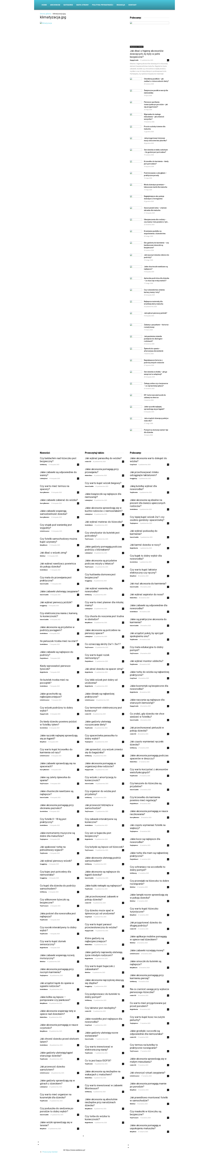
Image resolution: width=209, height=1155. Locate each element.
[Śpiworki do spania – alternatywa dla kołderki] (136, 351)
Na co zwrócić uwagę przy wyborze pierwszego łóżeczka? (149, 991)
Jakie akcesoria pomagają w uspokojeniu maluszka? (145, 1127)
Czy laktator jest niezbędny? (100, 1007)
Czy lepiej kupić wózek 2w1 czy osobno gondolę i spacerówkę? (147, 518)
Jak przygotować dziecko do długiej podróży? (146, 924)
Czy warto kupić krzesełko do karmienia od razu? (56, 751)
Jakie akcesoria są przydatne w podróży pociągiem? (57, 629)
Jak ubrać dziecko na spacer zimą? (104, 668)
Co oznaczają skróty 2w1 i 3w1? (103, 644)
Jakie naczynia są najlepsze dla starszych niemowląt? (147, 701)
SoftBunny (43, 464)
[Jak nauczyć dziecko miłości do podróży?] (136, 258)
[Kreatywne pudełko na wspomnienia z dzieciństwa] (136, 234)
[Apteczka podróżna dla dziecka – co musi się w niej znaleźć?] (136, 281)
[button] (166, 5)
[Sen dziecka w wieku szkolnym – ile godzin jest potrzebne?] (136, 153)
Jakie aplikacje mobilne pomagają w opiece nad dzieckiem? (148, 938)
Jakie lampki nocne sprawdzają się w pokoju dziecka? (149, 896)
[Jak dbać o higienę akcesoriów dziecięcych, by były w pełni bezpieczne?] (149, 35)
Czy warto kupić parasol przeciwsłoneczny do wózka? (101, 926)
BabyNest (43, 742)
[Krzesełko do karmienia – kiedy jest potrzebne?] (136, 164)
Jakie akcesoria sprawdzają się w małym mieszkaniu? (148, 1060)
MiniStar (42, 556)
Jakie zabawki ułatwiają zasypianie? (59, 591)
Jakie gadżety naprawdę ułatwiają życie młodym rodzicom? (103, 954)
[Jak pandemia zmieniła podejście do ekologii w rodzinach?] (136, 339)
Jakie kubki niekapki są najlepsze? (103, 885)
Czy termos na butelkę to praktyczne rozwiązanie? (144, 1046)
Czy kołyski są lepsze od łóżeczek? (104, 846)
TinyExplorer (44, 839)
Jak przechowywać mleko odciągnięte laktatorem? (144, 474)
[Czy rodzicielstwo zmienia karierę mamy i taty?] (136, 293)
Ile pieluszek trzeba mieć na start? (59, 641)
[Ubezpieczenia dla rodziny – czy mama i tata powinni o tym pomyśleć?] (136, 222)
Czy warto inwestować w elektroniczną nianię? (99, 1048)
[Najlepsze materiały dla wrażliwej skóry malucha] (136, 304)
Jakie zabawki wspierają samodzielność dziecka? (53, 512)
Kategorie (68, 5)
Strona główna (45, 14)
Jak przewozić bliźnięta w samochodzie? (99, 807)
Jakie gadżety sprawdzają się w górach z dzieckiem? (57, 1082)
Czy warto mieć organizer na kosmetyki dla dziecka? (55, 1096)
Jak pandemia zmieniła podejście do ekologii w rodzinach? (153, 338)
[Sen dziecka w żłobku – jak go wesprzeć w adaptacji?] (136, 375)
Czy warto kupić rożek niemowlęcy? (97, 656)
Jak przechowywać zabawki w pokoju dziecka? (101, 898)
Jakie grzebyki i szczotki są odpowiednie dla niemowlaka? (146, 1032)
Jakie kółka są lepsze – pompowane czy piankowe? (55, 998)
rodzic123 (88, 461)
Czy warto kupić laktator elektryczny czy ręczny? (143, 571)
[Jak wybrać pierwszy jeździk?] (136, 316)
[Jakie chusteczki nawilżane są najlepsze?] (136, 269)
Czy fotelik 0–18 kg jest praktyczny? (53, 821)
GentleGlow (44, 728)
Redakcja (121, 5)
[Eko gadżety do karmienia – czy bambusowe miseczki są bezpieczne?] (136, 246)
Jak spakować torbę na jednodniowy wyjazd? (53, 848)
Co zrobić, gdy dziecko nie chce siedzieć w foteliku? (147, 715)
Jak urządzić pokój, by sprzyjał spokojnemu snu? (146, 635)
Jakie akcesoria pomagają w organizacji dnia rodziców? (100, 765)
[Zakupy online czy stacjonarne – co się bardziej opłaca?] (136, 386)
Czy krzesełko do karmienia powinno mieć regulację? (145, 799)
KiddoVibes (43, 1017)
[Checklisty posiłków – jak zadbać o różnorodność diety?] (136, 82)
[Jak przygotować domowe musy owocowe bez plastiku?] (136, 141)
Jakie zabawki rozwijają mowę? (147, 950)
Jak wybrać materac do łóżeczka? (104, 521)
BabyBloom (43, 545)
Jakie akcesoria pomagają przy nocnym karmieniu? (57, 971)
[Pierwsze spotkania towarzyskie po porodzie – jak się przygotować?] (136, 105)
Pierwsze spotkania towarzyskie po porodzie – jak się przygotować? (156, 104)
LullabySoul (43, 478)
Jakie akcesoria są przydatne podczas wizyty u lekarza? (101, 562)
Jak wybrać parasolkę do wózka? (103, 458)
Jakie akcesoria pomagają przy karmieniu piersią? (147, 977)
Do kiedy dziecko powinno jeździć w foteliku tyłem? (58, 723)
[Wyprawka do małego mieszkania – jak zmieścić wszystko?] (136, 117)
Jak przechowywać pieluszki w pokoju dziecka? (147, 729)
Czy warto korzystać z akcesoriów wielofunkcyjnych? (149, 771)
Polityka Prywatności (102, 5)
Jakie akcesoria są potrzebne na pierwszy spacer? (102, 632)
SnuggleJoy (43, 605)
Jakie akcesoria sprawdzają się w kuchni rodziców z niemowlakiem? (104, 509)
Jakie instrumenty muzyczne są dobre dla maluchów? (57, 834)
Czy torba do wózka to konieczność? (97, 1118)
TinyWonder (44, 853)
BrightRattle (44, 672)
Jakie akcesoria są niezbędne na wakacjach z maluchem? (102, 1073)
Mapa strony (82, 5)
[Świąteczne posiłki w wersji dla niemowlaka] (136, 93)
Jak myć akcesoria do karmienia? (148, 583)
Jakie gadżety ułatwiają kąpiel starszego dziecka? (56, 1054)
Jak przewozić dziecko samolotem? (52, 1068)
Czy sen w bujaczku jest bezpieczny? (98, 834)
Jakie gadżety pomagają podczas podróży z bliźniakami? (103, 548)
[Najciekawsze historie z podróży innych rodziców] (136, 363)
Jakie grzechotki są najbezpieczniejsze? (51, 695)
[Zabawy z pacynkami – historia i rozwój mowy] (136, 327)
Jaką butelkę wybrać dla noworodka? (143, 488)
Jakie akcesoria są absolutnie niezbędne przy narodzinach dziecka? (101, 1102)
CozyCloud (88, 917)
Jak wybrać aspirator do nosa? (147, 594)
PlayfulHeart (44, 658)
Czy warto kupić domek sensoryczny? (53, 943)
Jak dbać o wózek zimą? (53, 552)
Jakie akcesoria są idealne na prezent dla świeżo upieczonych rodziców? (147, 503)
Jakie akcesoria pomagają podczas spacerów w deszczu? (149, 757)
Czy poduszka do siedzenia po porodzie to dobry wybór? (56, 1110)
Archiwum (55, 5)
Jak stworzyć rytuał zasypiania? (147, 1072)
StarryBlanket (44, 492)
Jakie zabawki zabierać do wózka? (59, 500)
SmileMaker (44, 570)
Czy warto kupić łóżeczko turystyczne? (144, 910)
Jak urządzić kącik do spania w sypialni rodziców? (57, 985)
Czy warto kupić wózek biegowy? (103, 483)
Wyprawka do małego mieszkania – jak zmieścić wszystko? (154, 116)
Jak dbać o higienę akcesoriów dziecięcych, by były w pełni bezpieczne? (147, 53)
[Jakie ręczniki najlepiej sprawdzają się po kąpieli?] (136, 409)
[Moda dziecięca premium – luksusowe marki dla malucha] (136, 187)
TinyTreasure (44, 783)
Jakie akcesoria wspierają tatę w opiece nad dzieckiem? (58, 1012)
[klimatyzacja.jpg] (46, 23)
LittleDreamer (44, 531)
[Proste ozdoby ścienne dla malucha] (135, 129)
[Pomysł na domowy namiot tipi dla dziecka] (136, 432)
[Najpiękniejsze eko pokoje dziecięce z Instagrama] (136, 199)
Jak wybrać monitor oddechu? (146, 661)
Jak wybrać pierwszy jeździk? (155, 313)
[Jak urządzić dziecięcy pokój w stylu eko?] (136, 421)
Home (44, 5)
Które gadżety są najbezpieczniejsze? (96, 940)
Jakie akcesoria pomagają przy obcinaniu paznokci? (57, 807)
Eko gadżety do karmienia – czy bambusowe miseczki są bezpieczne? (156, 245)
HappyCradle (134, 60)
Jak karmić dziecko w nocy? (145, 544)
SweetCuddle (44, 584)
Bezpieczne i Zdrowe (137, 47)
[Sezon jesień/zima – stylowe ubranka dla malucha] (136, 211)
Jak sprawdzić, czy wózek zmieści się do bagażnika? (104, 751)
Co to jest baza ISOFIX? (98, 1060)
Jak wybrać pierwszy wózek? (56, 860)
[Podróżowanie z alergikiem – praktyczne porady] (136, 176)
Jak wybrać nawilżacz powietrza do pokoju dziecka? (58, 565)
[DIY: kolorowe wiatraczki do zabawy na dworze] (136, 398)
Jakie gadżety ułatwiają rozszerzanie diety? (98, 723)
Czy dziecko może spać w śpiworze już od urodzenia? (100, 912)
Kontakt (132, 5)
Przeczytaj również (50, 1152)
